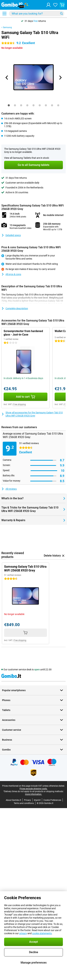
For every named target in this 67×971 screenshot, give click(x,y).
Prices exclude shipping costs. (33, 788)
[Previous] (6, 77)
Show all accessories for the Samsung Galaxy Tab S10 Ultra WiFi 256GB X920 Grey (34, 414)
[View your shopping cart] (62, 5)
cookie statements (42, 933)
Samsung (7, 27)
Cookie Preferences (52, 800)
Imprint (37, 800)
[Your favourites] (55, 5)
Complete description (16, 308)
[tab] (9, 105)
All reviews (11, 488)
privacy (23, 933)
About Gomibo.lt (13, 800)
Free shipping (19, 404)
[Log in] (48, 5)
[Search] (61, 13)
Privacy (27, 800)
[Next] (60, 77)
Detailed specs (13, 235)
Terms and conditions (24, 803)
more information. (33, 794)
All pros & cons (13, 274)
